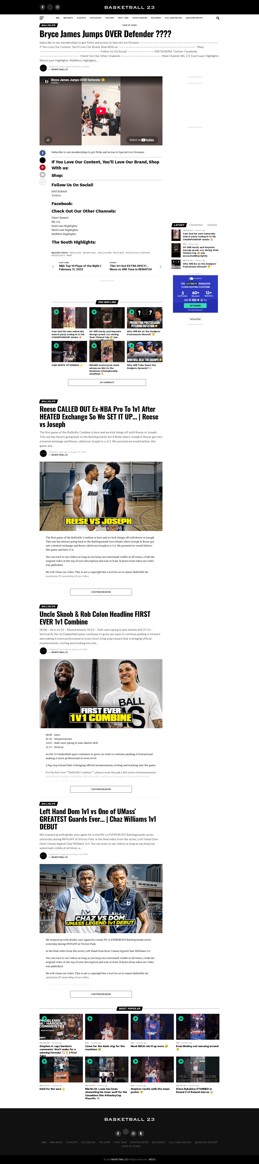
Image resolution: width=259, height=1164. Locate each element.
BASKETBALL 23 (60, 69)
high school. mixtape (138, 253)
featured (119, 253)
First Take (123, 18)
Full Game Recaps (173, 18)
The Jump (109, 18)
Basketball (90, 253)
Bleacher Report (194, 18)
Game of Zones (129, 25)
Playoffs (81, 18)
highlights (59, 255)
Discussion (95, 18)
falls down (105, 253)
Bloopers (156, 18)
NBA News (68, 18)
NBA (58, 18)
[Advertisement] (107, 289)
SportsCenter (139, 18)
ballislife (76, 253)
